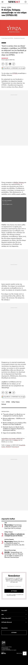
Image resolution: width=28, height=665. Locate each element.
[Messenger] (10, 64)
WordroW (8, 446)
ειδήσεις (16, 440)
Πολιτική (3, 7)
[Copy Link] (13, 64)
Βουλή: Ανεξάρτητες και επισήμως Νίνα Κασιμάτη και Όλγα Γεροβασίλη (14, 423)
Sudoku (3, 446)
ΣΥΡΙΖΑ (9, 7)
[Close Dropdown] (26, 610)
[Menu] (2, 2)
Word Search (15, 446)
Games (8, 445)
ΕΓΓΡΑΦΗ (14, 632)
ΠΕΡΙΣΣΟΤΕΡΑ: (5, 411)
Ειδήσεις (13, 382)
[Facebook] (2, 64)
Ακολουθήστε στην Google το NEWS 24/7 (12, 438)
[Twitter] (6, 64)
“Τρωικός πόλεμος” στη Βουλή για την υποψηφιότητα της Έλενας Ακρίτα (14, 415)
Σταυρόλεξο (22, 445)
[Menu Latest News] (26, 2)
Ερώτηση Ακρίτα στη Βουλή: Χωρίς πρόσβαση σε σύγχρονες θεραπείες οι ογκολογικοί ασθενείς (13, 428)
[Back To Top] (25, 653)
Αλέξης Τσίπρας (18, 182)
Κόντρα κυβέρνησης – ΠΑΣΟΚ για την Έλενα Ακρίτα (14, 419)
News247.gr (5, 387)
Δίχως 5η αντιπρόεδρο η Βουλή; (12, 433)
